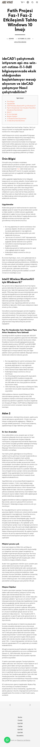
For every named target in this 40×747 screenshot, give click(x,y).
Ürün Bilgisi (10, 101)
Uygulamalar (11, 103)
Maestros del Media (23, 740)
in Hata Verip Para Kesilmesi (16, 121)
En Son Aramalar (12, 114)
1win (18, 169)
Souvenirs (20, 735)
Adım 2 (9, 112)
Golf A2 (20, 729)
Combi (20, 720)
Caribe (20, 726)
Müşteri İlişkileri (12, 116)
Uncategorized (20, 42)
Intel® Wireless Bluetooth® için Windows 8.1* (21, 106)
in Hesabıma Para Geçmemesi (16, 118)
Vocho (20, 717)
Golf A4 (20, 732)
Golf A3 (20, 723)
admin (11, 38)
